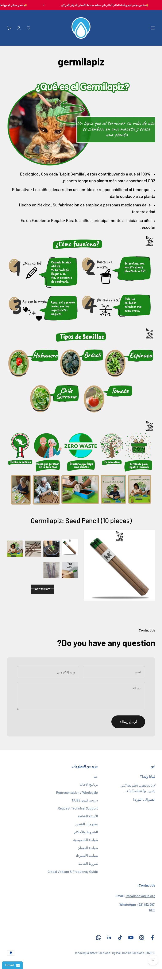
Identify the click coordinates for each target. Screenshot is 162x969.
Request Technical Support (78, 808)
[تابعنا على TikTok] (120, 937)
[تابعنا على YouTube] (131, 937)
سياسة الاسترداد (87, 855)
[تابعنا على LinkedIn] (109, 937)
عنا (96, 776)
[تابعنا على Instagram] (141, 937)
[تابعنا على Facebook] (152, 937)
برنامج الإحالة (89, 784)
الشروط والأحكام (86, 832)
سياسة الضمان (87, 848)
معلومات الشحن (86, 824)
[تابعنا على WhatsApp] (98, 937)
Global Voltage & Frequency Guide (73, 871)
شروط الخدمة (88, 863)
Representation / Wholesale (77, 792)
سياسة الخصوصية (85, 840)
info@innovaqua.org (140, 896)
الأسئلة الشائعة (87, 816)
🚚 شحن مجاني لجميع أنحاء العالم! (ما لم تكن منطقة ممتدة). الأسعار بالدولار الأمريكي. (109, 5)
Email (10, 965)
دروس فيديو (85, 800)
